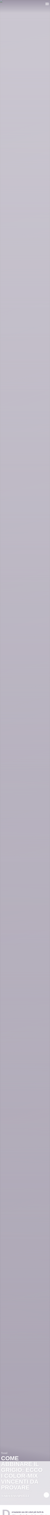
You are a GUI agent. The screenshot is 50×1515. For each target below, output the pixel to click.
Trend (4, 1452)
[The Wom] (8, 3)
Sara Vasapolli (15, 1496)
